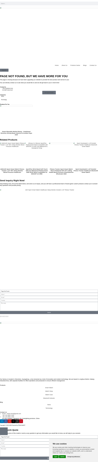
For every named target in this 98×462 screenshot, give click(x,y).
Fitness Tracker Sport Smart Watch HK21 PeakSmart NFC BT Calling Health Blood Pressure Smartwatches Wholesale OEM (61, 171)
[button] (0, 316)
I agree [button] (55, 456)
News (49, 404)
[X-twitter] (13, 421)
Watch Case (49, 394)
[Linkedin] (2, 421)
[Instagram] (17, 421)
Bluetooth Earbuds (49, 398)
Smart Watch (49, 387)
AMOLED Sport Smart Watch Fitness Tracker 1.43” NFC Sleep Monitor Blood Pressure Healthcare (12, 170)
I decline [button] (62, 456)
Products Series (75, 65)
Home (57, 65)
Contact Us (93, 65)
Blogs (85, 65)
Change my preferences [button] (73, 456)
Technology (49, 408)
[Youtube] (9, 421)
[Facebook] (6, 421)
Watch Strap (49, 391)
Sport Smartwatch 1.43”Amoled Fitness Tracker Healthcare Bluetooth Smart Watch (86, 170)
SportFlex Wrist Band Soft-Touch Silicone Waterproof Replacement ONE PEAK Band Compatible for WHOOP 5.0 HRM (37, 171)
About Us (64, 65)
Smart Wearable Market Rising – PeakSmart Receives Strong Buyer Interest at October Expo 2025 (16, 133)
